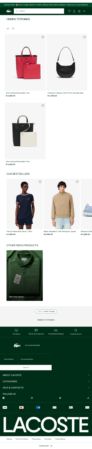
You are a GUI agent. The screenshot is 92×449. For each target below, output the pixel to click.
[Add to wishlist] (43, 37)
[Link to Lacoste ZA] (9, 11)
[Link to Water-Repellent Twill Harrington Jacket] (62, 204)
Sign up (25, 367)
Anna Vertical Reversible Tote (18, 93)
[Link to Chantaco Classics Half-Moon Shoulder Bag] (66, 62)
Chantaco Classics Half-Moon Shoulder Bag (65, 93)
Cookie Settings (60, 439)
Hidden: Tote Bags (49, 311)
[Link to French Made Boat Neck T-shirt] (25, 204)
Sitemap (9, 439)
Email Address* (9, 359)
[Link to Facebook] (3, 398)
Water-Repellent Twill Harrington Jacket (60, 231)
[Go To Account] (74, 11)
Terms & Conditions (21, 439)
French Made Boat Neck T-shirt (19, 231)
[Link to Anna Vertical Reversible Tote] (25, 62)
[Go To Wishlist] (69, 11)
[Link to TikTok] (88, 398)
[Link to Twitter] (60, 398)
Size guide (47, 439)
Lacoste (40, 311)
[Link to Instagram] (32, 398)
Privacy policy (36, 439)
